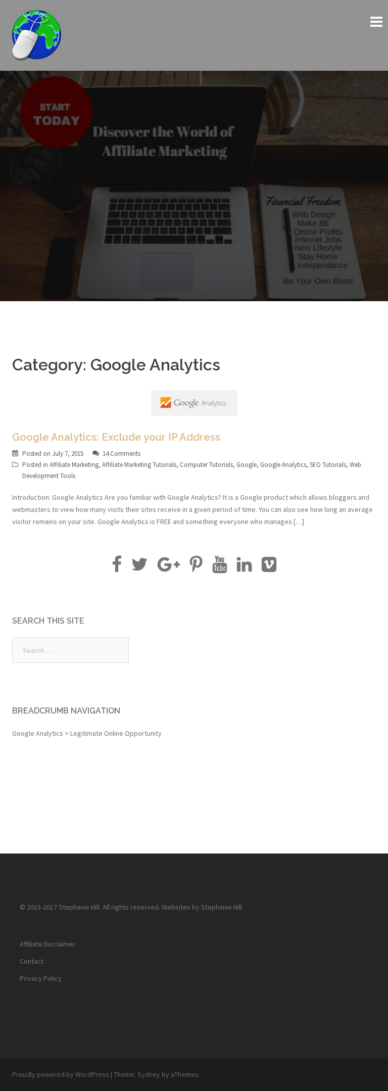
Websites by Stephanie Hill (202, 907)
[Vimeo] (269, 568)
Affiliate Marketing (74, 464)
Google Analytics (283, 464)
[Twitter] (139, 568)
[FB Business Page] (116, 568)
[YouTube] (219, 568)
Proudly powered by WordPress (60, 1074)
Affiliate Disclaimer (47, 943)
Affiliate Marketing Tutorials (139, 464)
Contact (31, 961)
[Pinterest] (196, 568)
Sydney (148, 1074)
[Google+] (169, 568)
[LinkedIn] (244, 568)
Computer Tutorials (206, 464)
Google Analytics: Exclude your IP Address (116, 437)
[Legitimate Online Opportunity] (36, 34)
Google (246, 464)
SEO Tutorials (328, 464)
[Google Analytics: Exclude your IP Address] (194, 402)
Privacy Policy (41, 978)
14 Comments (121, 453)
